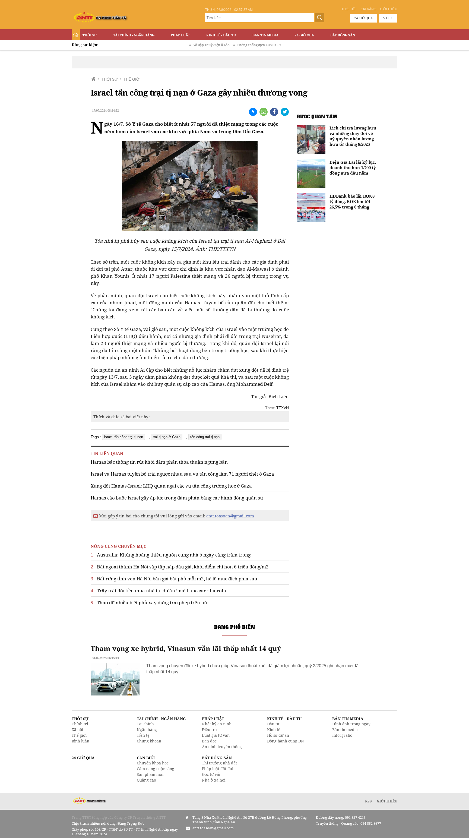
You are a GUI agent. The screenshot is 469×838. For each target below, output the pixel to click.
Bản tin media (345, 729)
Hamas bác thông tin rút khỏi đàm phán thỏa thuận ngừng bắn (159, 462)
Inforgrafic (342, 735)
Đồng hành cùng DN (285, 741)
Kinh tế (273, 729)
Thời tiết (349, 9)
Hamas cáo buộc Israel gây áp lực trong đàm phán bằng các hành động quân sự (177, 498)
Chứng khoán (149, 741)
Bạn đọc (209, 741)
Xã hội (77, 729)
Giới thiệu (388, 9)
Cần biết (146, 757)
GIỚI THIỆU (387, 801)
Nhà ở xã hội (213, 780)
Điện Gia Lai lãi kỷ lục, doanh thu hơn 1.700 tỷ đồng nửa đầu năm (352, 167)
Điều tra (209, 729)
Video (388, 18)
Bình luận (80, 741)
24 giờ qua (363, 18)
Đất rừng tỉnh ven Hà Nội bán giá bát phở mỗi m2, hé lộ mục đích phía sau (174, 578)
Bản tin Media (265, 35)
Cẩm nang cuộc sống (155, 768)
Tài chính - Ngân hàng (133, 35)
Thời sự (90, 35)
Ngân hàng (147, 729)
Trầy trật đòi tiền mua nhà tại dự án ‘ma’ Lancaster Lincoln (158, 590)
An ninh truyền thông (222, 746)
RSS (368, 801)
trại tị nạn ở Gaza (166, 437)
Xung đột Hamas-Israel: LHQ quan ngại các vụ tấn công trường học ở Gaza (171, 486)
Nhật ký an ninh (217, 723)
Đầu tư (273, 723)
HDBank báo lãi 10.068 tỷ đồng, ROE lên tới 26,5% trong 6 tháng (352, 201)
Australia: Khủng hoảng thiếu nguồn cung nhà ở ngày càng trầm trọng (171, 555)
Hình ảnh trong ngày (351, 723)
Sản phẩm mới (150, 774)
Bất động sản (342, 35)
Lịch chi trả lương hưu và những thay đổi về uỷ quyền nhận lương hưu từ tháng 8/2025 (352, 136)
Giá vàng (368, 9)
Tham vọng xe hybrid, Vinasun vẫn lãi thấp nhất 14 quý (186, 648)
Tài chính (145, 723)
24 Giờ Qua (304, 35)
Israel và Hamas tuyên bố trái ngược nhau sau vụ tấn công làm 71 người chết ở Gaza (182, 474)
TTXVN (282, 408)
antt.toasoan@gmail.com (230, 515)
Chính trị (80, 723)
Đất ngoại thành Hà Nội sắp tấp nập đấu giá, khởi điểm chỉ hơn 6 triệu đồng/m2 (180, 567)
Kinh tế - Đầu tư (221, 35)
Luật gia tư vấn (216, 735)
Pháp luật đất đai (217, 768)
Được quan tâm (317, 116)
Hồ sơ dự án (278, 735)
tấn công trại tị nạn (205, 437)
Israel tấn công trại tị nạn (123, 437)
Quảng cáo (146, 780)
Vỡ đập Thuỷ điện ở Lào (196, 45)
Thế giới (79, 735)
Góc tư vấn (211, 774)
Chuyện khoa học (153, 763)
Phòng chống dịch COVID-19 (243, 45)
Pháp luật (180, 35)
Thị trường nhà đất (219, 763)
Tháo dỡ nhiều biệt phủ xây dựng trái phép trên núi (149, 602)
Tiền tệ (143, 735)
